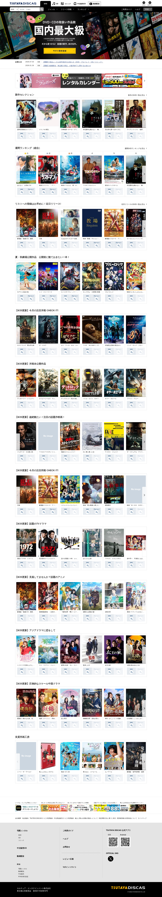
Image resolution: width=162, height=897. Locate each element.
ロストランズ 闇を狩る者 (25, 345)
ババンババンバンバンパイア (70, 505)
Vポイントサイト (69, 867)
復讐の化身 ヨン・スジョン (70, 665)
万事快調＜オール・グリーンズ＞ (71, 129)
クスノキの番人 (44, 129)
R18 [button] (146, 9)
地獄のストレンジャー (68, 452)
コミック (68, 3)
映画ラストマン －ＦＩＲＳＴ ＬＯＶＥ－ (53, 185)
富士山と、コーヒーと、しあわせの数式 (96, 772)
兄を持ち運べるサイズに (113, 129)
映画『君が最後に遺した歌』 (92, 505)
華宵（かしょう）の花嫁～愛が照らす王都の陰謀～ (121, 718)
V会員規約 (25, 818)
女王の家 (108, 665)
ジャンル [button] (51, 9)
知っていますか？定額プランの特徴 (78, 803)
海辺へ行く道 (65, 772)
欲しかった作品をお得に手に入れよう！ (53, 803)
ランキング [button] (81, 9)
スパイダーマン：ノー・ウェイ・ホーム (74, 292)
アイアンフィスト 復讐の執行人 (137, 129)
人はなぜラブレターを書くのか (71, 239)
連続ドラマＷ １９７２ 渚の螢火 (28, 558)
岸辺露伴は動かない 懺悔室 (92, 129)
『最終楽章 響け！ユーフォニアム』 (73, 612)
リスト (144, 5)
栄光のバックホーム (111, 185)
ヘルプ (137, 9)
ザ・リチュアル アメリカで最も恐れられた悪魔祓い (144, 452)
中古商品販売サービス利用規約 (64, 818)
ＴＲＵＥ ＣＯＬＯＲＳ (113, 558)
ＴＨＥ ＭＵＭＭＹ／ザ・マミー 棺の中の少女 (98, 345)
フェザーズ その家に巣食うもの (28, 452)
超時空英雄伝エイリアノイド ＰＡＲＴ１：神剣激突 (34, 129)
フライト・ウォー (132, 398)
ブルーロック (109, 292)
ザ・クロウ (42, 345)
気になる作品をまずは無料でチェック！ (131, 803)
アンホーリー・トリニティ (25, 398)
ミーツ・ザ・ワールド (24, 772)
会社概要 (18, 818)
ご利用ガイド (126, 9)
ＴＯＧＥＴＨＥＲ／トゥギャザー (49, 452)
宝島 (40, 239)
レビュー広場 (68, 859)
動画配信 (96, 3)
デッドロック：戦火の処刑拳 (70, 398)
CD (57, 3)
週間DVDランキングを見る (135, 148)
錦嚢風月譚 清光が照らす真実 (93, 718)
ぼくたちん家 (87, 558)
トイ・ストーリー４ (45, 292)
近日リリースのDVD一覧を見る (133, 204)
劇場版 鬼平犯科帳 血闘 (135, 772)
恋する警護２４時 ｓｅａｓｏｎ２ (72, 558)
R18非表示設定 (23, 876)
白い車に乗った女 (88, 452)
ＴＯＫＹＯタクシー (89, 185)
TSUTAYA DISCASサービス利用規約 (41, 818)
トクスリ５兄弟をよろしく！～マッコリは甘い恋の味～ (35, 665)
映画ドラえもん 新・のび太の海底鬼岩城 (74, 185)
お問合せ (66, 846)
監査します (86, 665)
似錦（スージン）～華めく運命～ (49, 718)
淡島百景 (108, 612)
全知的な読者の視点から (113, 345)
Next (144, 119)
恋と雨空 (64, 718)
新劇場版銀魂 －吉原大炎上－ (49, 612)
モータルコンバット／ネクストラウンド (140, 239)
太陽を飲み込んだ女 (133, 665)
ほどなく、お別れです (24, 185)
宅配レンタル (22, 869)
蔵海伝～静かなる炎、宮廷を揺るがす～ (30, 718)
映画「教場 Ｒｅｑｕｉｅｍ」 (93, 239)
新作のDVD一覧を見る (136, 95)
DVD (45, 3)
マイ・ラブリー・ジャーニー (48, 665)
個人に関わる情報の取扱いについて (86, 818)
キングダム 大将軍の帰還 (91, 292)
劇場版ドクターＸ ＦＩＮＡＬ (115, 239)
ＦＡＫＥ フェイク (111, 452)
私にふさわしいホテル (46, 772)
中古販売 (21, 874)
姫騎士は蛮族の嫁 (88, 612)
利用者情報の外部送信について (127, 818)
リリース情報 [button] (66, 9)
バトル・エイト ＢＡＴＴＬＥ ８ (94, 398)
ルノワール (108, 772)
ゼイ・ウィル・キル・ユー (69, 345)
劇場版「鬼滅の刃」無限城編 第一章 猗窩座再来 (33, 239)
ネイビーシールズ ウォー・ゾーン (50, 398)
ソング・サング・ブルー (135, 345)
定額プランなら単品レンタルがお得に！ (105, 803)
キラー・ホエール (110, 398)
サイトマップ (142, 818)
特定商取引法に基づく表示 (107, 818)
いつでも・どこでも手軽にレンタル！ (26, 803)
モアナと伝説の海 (23, 292)
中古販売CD (81, 3)
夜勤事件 (108, 505)
